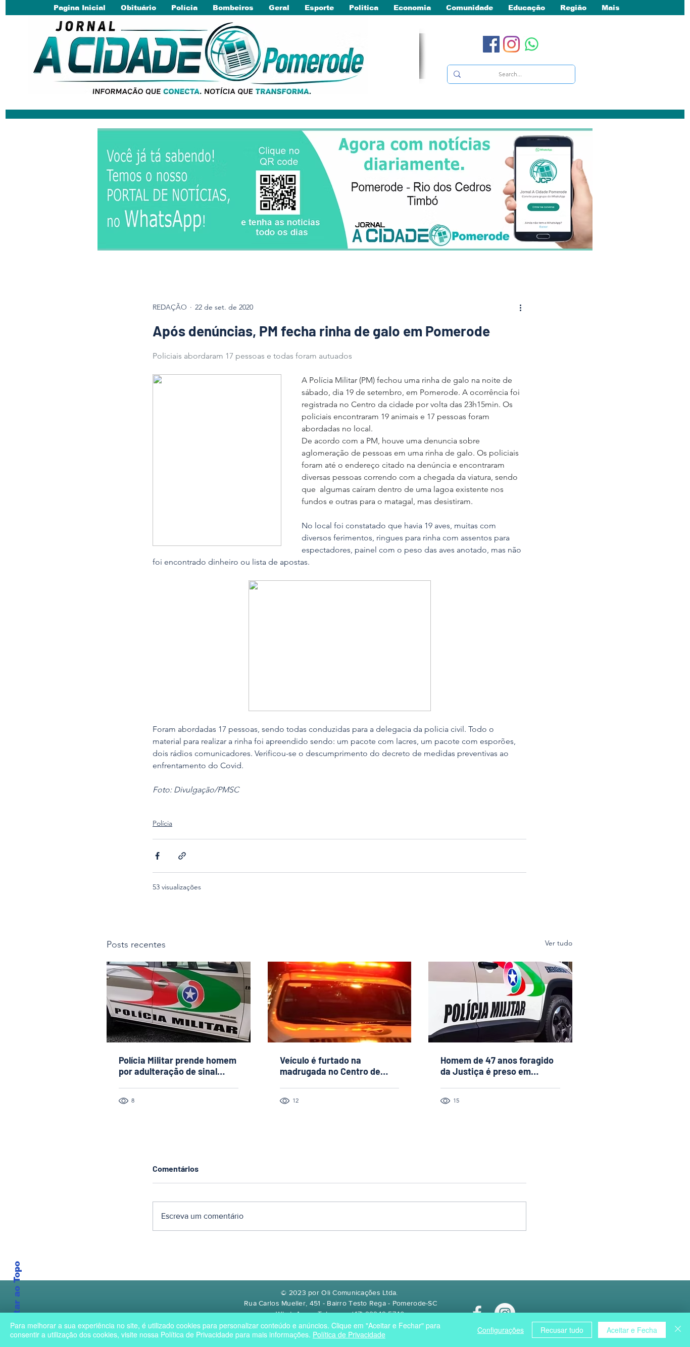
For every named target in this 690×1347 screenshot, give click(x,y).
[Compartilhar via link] (182, 856)
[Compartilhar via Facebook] (157, 856)
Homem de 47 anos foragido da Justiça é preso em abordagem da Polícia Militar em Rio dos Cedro (498, 1066)
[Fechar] (678, 1330)
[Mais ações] (520, 307)
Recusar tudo (561, 1330)
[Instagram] (511, 44)
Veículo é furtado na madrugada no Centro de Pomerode (330, 1066)
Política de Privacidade (349, 1334)
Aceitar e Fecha (632, 1330)
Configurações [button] (500, 1330)
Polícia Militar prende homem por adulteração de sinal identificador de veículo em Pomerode (177, 1066)
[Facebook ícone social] (491, 44)
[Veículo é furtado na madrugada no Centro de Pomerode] (340, 1002)
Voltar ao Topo (17, 1295)
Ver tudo (558, 942)
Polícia (162, 823)
